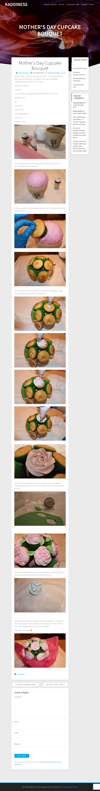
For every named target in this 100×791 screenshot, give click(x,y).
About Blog (50, 4)
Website (17, 744)
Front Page (87, 4)
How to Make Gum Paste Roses (79, 135)
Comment (18, 697)
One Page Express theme (68, 787)
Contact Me (72, 4)
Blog (61, 4)
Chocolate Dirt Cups (79, 68)
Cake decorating (54, 73)
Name (16, 722)
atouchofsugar (23, 73)
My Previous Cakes (79, 124)
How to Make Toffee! (80, 113)
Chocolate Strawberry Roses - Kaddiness (79, 130)
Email (16, 733)
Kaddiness (16, 4)
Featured (21, 674)
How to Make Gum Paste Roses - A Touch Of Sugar (79, 119)
